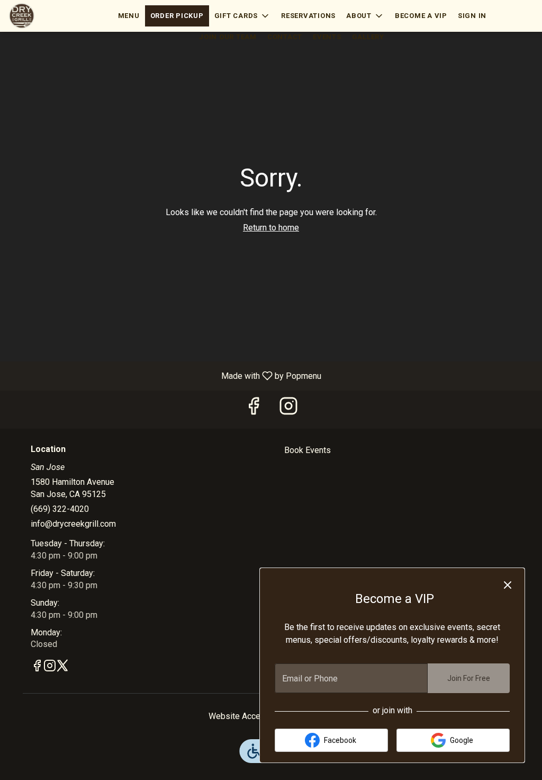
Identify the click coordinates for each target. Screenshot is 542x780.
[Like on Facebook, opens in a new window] (253, 409)
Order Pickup (177, 16)
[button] (242, 15)
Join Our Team (228, 37)
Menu (129, 16)
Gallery (368, 37)
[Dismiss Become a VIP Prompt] (507, 585)
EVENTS (327, 37)
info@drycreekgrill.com (73, 524)
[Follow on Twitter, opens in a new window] (62, 667)
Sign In (472, 16)
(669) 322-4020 (60, 509)
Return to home (271, 228)
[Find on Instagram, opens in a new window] (288, 409)
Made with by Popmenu (164, 375)
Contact (284, 37)
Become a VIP (421, 16)
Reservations (308, 16)
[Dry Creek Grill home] (56, 16)
